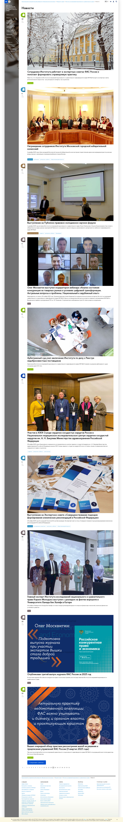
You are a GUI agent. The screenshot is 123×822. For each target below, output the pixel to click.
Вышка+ (42, 791)
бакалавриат (58, 233)
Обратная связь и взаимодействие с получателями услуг (47, 805)
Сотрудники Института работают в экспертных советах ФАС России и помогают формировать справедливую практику (63, 73)
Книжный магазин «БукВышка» (84, 787)
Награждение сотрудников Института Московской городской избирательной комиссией (66, 147)
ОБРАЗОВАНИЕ (44, 782)
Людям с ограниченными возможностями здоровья (27, 809)
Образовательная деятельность (10, 26)
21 (69, 767)
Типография (80, 789)
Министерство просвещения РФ (104, 787)
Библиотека (80, 784)
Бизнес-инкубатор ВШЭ (45, 800)
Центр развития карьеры (45, 798)
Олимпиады (42, 787)
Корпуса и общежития (26, 791)
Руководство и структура (27, 785)
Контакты (8, 37)
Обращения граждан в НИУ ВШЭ (28, 795)
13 (51, 767)
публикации (36, 159)
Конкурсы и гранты (63, 795)
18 (62, 767)
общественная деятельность (57, 159)
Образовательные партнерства (47, 802)
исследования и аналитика (39, 526)
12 (48, 767)
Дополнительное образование (46, 797)
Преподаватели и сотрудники (28, 789)
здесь (85, 819)
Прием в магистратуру (45, 793)
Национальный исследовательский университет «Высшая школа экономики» (37, 777)
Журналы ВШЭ (81, 793)
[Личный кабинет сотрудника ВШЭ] (113, 1)
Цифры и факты (25, 784)
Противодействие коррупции (28, 798)
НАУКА (61, 782)
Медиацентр (80, 791)
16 (57, 767)
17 (60, 767)
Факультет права (58, 777)
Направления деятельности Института (9, 22)
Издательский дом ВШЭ (83, 785)
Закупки (23, 793)
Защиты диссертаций (63, 791)
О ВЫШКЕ (24, 782)
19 (64, 767)
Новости (8, 17)
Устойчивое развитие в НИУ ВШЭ (29, 787)
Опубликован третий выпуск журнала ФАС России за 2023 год (59, 674)
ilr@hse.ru (8, 52)
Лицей (41, 784)
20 (66, 767)
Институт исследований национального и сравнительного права (76, 777)
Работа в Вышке (25, 813)
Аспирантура (43, 795)
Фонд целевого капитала (27, 797)
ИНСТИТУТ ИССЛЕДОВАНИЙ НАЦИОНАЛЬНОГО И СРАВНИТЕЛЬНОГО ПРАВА (11, 8)
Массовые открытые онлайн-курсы (104, 789)
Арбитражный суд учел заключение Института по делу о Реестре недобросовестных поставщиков (60, 359)
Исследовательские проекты (65, 785)
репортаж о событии (44, 159)
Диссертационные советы (64, 789)
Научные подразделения (64, 784)
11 (46, 767)
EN (107, 1)
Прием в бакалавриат (44, 789)
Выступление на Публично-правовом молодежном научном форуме (61, 222)
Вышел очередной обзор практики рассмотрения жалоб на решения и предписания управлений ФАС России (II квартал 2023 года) (62, 747)
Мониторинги (62, 787)
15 (55, 767)
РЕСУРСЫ (80, 782)
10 (44, 767)
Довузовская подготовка (45, 785)
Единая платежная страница (27, 812)
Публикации (9, 34)
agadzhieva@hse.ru (10, 51)
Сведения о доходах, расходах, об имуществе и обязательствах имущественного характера (29, 802)
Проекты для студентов (9, 31)
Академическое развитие (64, 793)
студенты (42, 233)
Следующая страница (36, 762)
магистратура (47, 451)
